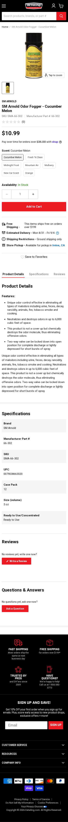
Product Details (13, 274)
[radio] (13, 157)
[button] (13, 122)
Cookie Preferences (48, 803)
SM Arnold (9, 101)
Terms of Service (41, 799)
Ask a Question (17, 609)
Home (5, 27)
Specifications (39, 274)
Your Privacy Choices (32, 806)
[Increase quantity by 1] (33, 194)
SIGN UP (55, 725)
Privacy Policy (21, 799)
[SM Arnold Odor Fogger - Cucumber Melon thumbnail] (8, 88)
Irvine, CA (58, 245)
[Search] (61, 16)
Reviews (59, 274)
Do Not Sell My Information (20, 802)
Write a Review (20, 562)
